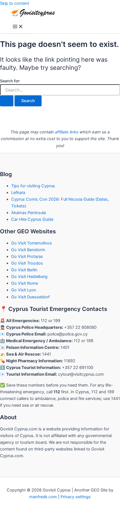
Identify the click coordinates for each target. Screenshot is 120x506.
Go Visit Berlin (24, 269)
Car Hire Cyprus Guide (32, 219)
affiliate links (66, 132)
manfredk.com (43, 496)
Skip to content (14, 3)
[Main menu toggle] (18, 26)
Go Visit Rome (24, 283)
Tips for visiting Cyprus (33, 185)
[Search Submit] (6, 100)
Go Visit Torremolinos (31, 243)
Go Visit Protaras (27, 256)
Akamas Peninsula (28, 212)
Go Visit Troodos (27, 263)
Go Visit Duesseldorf (30, 296)
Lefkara (18, 192)
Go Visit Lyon (23, 289)
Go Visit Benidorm (28, 249)
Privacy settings (76, 496)
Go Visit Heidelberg (29, 276)
